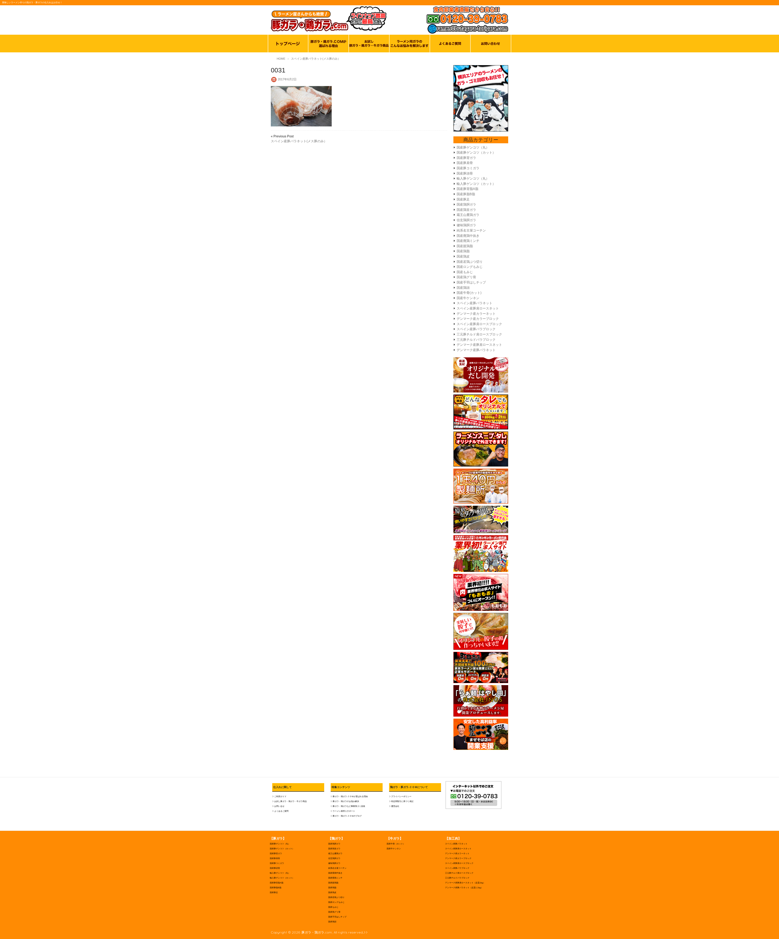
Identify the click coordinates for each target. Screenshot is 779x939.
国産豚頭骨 (465, 173)
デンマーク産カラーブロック (478, 318)
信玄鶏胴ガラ (466, 220)
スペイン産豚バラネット (474, 303)
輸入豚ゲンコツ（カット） (476, 183)
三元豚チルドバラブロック (476, 339)
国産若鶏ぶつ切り (470, 261)
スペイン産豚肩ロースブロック (479, 324)
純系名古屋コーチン (471, 230)
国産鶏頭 (463, 287)
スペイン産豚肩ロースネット (478, 308)
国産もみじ (465, 272)
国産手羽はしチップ (471, 282)
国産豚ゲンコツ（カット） (476, 152)
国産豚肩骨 (465, 163)
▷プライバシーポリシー (400, 796)
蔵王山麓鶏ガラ (468, 215)
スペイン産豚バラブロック (476, 329)
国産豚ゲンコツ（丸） (473, 147)
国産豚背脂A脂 (467, 189)
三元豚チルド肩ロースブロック (479, 334)
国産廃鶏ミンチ (468, 241)
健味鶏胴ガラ (466, 225)
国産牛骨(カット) (469, 292)
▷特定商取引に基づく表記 (401, 801)
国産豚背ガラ (466, 158)
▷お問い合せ (278, 806)
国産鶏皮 (463, 256)
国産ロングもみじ (470, 266)
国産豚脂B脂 (466, 194)
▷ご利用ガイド (279, 796)
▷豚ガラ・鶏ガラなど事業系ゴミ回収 (348, 806)
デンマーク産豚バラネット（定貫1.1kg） (464, 887)
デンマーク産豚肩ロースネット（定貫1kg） (465, 883)
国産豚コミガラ (468, 168)
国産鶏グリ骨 (466, 277)
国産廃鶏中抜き (468, 235)
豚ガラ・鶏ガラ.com (316, 932)
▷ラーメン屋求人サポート (343, 811)
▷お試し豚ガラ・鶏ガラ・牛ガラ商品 (289, 801)
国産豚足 (463, 199)
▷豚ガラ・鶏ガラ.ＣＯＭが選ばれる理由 (349, 796)
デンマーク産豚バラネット (476, 350)
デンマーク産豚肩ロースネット (479, 344)
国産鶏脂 (463, 251)
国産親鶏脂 (465, 246)
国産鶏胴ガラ (466, 204)
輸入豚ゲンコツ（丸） (473, 178)
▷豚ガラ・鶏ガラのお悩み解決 (345, 801)
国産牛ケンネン (468, 298)
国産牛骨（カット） (396, 844)
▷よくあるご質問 (280, 811)
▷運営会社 (394, 806)
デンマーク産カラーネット (476, 313)
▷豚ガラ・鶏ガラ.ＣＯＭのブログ (346, 816)
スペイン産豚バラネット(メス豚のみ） (299, 141)
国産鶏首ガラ (466, 209)
